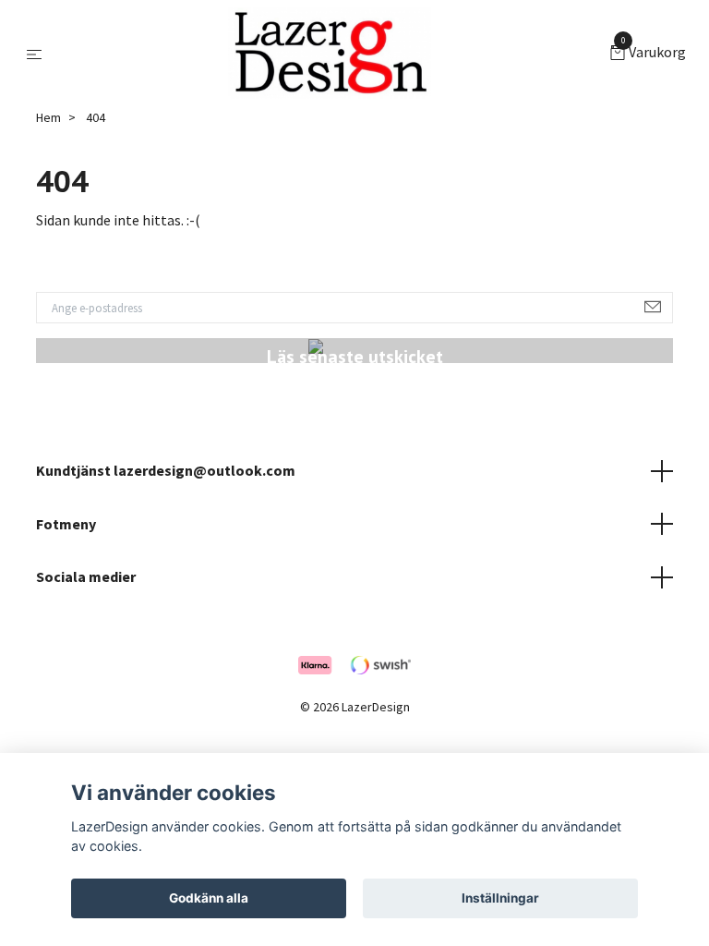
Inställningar (500, 898)
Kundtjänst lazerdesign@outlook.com (165, 470)
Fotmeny (66, 524)
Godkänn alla (208, 898)
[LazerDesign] (330, 53)
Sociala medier (86, 576)
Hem (48, 117)
